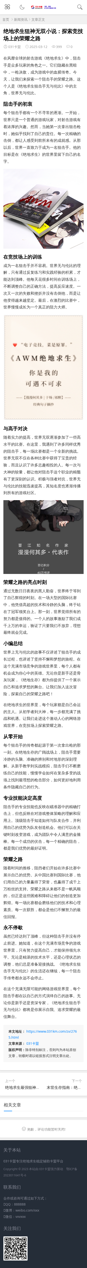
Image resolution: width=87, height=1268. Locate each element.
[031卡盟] (44, 8)
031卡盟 (32, 1043)
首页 (5, 19)
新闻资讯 (21, 19)
